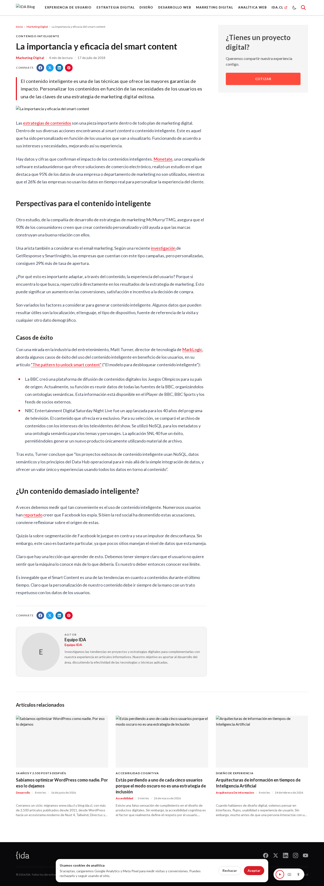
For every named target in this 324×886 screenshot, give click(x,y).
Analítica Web (252, 7)
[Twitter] (275, 855)
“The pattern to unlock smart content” (66, 364)
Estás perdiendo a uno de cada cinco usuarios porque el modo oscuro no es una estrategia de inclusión (161, 785)
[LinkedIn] (285, 855)
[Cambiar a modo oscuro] (294, 7)
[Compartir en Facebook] (40, 68)
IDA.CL (277, 7)
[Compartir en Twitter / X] (50, 68)
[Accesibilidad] (298, 874)
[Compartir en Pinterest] (69, 68)
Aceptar (254, 870)
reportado (32, 514)
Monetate (162, 159)
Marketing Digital (214, 7)
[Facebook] (265, 855)
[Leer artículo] (280, 874)
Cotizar (263, 79)
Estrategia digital (116, 7)
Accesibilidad (124, 798)
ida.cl (304, 874)
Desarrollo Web (174, 7)
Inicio (19, 26)
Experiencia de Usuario (68, 7)
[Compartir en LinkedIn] (59, 68)
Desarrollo (23, 792)
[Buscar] (303, 7)
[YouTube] (305, 855)
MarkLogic (192, 349)
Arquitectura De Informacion (235, 792)
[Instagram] (295, 855)
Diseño (146, 7)
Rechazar (229, 870)
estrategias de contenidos (47, 123)
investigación (163, 248)
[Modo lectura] (289, 874)
